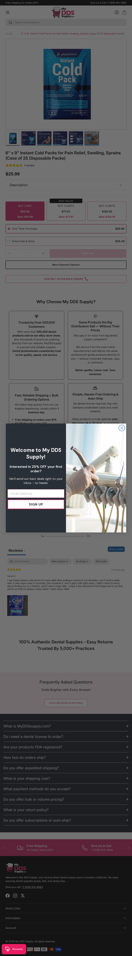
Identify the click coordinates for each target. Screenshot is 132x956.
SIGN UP (36, 504)
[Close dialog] (122, 428)
